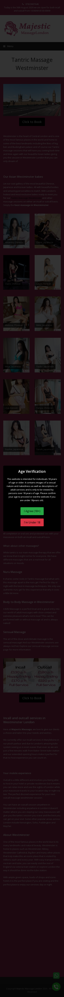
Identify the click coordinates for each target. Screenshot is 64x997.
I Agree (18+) (32, 511)
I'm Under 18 (32, 522)
